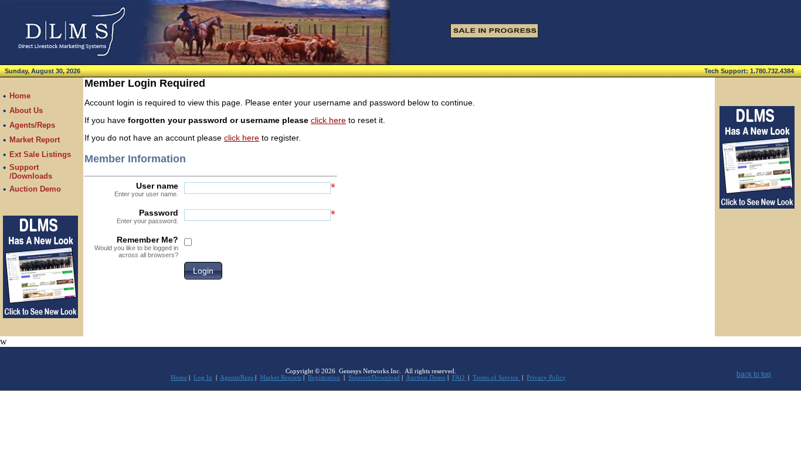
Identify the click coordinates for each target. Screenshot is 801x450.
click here (328, 120)
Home (179, 377)
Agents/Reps (236, 377)
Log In (203, 377)
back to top (753, 374)
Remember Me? (136, 246)
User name (146, 189)
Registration (324, 377)
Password (147, 216)
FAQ (459, 377)
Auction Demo (426, 377)
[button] (203, 270)
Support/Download (374, 377)
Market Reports (280, 377)
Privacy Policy (546, 377)
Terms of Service (496, 377)
